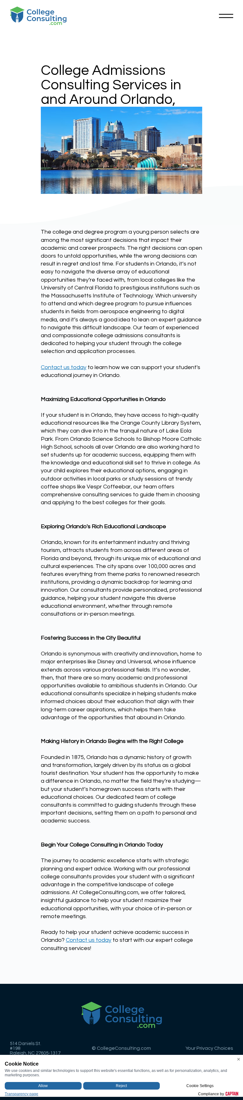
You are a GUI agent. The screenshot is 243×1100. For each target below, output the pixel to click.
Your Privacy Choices (209, 1048)
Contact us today (63, 367)
